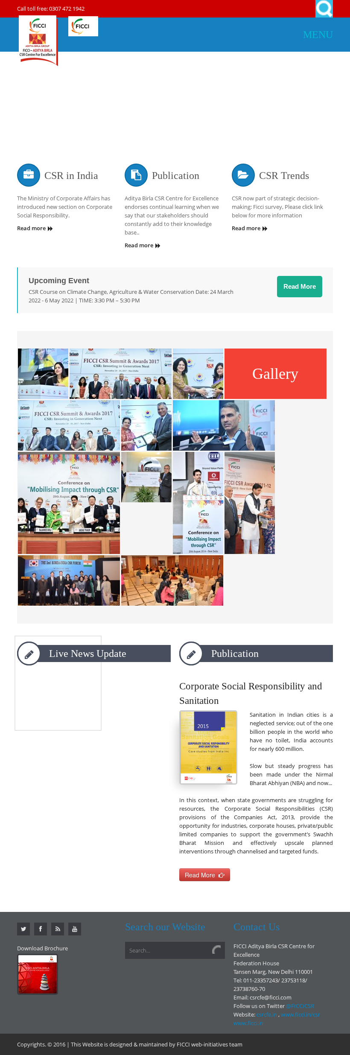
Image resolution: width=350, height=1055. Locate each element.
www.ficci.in (248, 1023)
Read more (31, 228)
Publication (175, 175)
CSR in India (71, 175)
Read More (299, 286)
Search (324, 9)
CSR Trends (284, 175)
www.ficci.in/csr (300, 1014)
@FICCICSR (300, 1006)
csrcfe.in (267, 1014)
